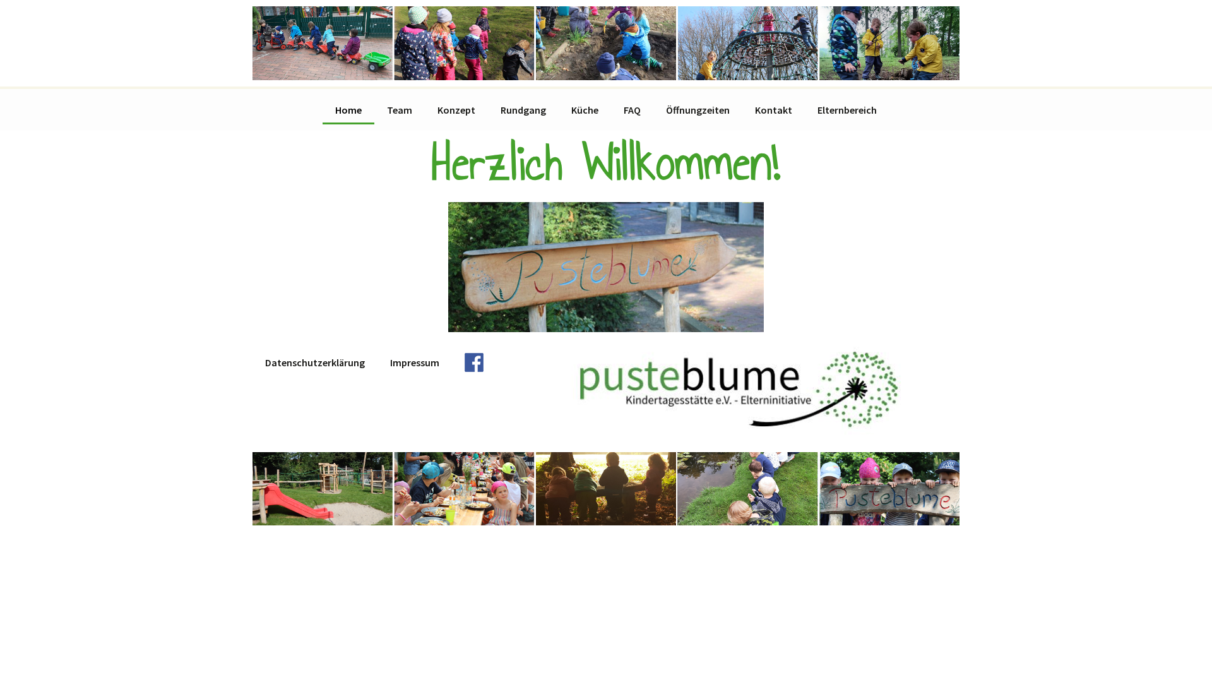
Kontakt (773, 110)
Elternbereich (847, 110)
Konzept (456, 110)
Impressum (414, 362)
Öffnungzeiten (698, 110)
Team (399, 110)
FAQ (632, 110)
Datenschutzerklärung (315, 362)
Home (348, 110)
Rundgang (523, 110)
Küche (584, 110)
